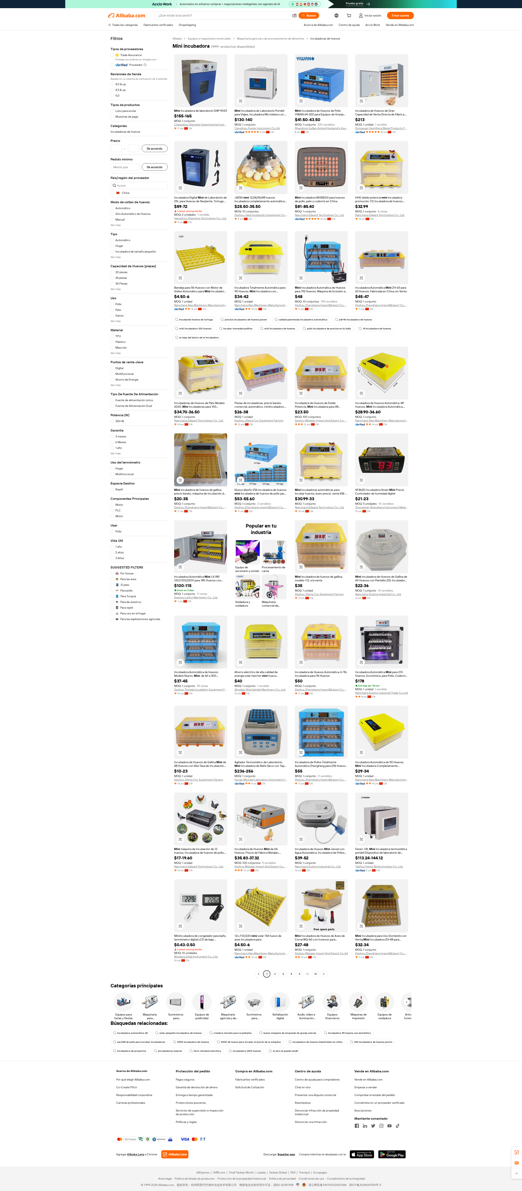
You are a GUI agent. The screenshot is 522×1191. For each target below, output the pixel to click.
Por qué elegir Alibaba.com (133, 1079)
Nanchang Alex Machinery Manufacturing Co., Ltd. (200, 305)
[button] (294, 15)
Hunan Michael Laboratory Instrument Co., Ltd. (261, 779)
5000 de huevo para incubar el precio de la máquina (251, 1042)
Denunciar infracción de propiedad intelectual (317, 1112)
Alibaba (177, 38)
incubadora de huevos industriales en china (317, 1042)
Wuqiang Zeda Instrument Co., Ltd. (196, 956)
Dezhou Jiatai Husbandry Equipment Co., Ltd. (261, 215)
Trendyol (304, 1172)
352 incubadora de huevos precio (373, 1042)
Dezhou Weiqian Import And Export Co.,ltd (321, 953)
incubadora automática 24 (132, 1033)
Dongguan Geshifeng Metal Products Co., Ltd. (381, 128)
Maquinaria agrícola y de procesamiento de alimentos (270, 38)
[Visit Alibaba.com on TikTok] (397, 1125)
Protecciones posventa (191, 1102)
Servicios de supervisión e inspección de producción (199, 1112)
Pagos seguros (185, 1079)
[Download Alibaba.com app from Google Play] (392, 1154)
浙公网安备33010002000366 (328, 1185)
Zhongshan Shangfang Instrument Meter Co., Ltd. (381, 507)
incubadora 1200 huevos (247, 1051)
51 (315, 973)
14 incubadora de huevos (377, 328)
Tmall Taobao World (241, 1172)
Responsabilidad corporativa (134, 1095)
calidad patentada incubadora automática (303, 319)
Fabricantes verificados (250, 1079)
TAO (292, 1172)
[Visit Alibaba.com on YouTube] (389, 1125)
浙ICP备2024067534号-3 (365, 1185)
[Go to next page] (323, 974)
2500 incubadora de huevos (193, 1042)
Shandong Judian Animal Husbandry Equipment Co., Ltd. (321, 128)
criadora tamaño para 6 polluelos (232, 1033)
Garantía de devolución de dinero (197, 1087)
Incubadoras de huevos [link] (325, 38)
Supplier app (286, 1154)
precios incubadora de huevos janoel (246, 319)
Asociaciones (363, 1110)
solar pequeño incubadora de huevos (180, 1033)
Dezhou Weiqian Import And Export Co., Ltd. (321, 420)
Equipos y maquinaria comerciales (209, 38)
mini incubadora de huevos (279, 328)
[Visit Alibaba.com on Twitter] (373, 1125)
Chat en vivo (303, 1087)
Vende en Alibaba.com (368, 1079)
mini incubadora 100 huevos (195, 328)
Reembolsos (303, 1102)
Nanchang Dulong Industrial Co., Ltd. (378, 594)
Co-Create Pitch (126, 1087)
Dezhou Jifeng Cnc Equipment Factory (258, 420)
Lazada (261, 1172)
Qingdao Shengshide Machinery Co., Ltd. (260, 689)
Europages (320, 1172)
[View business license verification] (298, 1185)
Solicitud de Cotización (249, 1087)
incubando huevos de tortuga (196, 319)
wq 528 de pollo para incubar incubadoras (141, 1042)
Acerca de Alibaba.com (131, 1071)
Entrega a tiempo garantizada (194, 1095)
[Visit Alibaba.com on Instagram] (381, 1125)
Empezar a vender (365, 1087)
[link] (516, 1152)
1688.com (219, 1172)
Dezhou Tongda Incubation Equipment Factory (200, 689)
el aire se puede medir (285, 1051)
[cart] (350, 16)
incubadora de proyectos (131, 1051)
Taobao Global (278, 1172)
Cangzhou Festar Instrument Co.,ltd (257, 128)
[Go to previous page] (258, 974)
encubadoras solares (170, 1051)
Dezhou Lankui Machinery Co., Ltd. (196, 597)
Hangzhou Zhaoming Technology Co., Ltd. (200, 218)
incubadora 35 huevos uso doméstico (349, 1033)
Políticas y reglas (186, 1122)
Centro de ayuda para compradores (317, 1079)
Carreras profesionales (130, 1102)
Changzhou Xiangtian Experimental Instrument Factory (200, 124)
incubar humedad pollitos (237, 328)
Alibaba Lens (135, 1154)
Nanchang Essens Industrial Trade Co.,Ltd (381, 692)
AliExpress (202, 1172)
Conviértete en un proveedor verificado (379, 1102)
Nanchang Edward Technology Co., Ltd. (319, 215)
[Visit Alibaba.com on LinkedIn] (365, 1125)
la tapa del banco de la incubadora (199, 337)
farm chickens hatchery (207, 1051)
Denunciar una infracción (311, 1122)
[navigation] (139, 506)
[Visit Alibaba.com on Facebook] (356, 1125)
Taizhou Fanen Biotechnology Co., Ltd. (379, 866)
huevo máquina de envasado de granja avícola (289, 1033)
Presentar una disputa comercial (315, 1095)
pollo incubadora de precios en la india (329, 328)
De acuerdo (155, 148)
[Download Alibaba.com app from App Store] (362, 1154)
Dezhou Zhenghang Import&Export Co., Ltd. (321, 305)
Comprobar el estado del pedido (374, 1095)
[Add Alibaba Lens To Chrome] (174, 1154)
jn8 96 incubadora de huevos (355, 319)
